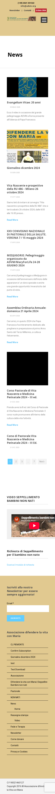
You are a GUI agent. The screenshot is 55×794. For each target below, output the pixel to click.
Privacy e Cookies (19, 751)
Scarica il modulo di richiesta (21, 565)
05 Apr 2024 (15, 316)
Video (17, 720)
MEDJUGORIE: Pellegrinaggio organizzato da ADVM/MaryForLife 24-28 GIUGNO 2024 (25, 260)
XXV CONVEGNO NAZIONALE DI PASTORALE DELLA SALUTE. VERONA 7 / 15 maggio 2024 (26, 234)
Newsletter (14, 10)
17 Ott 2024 (15, 197)
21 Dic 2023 (14, 402)
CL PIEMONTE (17, 644)
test (13, 663)
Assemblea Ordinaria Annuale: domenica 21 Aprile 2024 (26, 309)
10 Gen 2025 (15, 173)
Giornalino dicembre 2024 (23, 168)
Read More (12, 220)
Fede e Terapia (18, 727)
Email (10, 603)
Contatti (27, 10)
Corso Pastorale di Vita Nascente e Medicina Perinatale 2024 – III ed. (22, 394)
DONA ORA (41, 10)
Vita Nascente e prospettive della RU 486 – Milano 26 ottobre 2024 (25, 189)
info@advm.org (28, 6)
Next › (42, 461)
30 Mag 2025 (15, 107)
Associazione (17, 675)
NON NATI (15, 697)
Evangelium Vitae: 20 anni (24, 102)
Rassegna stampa (19, 715)
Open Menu (44, 20)
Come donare (17, 739)
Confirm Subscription (21, 651)
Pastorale (15, 691)
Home (17, 709)
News (13, 703)
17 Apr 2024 (15, 242)
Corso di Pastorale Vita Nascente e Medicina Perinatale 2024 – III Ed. (22, 439)
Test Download (18, 669)
